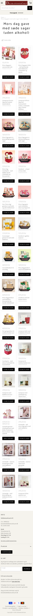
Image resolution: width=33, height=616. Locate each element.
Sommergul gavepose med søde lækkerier (8, 237)
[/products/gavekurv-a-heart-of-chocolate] (24, 157)
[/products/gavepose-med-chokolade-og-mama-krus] (24, 380)
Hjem (2, 17)
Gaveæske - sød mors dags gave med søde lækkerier (24, 426)
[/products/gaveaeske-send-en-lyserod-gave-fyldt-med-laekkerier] (8, 449)
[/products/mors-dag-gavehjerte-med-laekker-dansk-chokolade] (8, 157)
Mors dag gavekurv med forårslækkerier (24, 268)
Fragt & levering (21, 606)
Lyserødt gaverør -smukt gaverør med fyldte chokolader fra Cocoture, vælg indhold (8, 430)
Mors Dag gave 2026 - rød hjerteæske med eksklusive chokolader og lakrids (24, 69)
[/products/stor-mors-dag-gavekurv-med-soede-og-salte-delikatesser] (8, 192)
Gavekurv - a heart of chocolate (23, 170)
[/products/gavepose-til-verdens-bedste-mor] (24, 349)
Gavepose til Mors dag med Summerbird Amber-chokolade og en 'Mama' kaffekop (23, 105)
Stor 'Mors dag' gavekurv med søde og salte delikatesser (8, 206)
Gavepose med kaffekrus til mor (7, 393)
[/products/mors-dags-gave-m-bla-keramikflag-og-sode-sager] (24, 125)
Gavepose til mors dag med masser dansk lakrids (7, 102)
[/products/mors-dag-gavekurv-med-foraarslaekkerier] (24, 255)
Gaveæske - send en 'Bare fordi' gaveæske (24, 463)
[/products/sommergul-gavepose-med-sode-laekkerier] (8, 224)
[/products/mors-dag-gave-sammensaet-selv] (8, 53)
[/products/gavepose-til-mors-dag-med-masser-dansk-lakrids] (8, 88)
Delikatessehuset (6, 68)
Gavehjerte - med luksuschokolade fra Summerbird (8, 362)
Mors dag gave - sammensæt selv (7, 66)
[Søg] (29, 8)
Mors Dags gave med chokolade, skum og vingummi (24, 206)
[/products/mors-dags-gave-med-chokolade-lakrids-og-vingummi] (24, 192)
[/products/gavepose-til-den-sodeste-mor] (24, 481)
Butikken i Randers (24, 608)
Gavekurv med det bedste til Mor (23, 298)
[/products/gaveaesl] (24, 449)
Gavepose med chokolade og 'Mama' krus (22, 394)
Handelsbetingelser (10, 606)
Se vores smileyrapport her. (9, 541)
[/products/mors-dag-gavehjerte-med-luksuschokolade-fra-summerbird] (8, 349)
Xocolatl (20, 429)
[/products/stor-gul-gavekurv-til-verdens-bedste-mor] (8, 319)
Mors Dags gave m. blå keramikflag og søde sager (24, 139)
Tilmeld (27, 569)
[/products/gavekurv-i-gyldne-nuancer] (24, 224)
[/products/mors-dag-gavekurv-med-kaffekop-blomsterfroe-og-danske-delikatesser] (8, 285)
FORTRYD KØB (6, 552)
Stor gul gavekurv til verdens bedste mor (8, 332)
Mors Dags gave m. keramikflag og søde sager (8, 139)
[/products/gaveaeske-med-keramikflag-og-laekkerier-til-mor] (8, 481)
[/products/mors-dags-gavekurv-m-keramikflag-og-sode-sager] (8, 125)
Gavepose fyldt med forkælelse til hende (24, 332)
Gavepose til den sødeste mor (23, 494)
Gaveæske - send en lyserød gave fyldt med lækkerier (8, 463)
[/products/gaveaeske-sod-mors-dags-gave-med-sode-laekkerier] (24, 412)
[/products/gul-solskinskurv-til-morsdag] (8, 255)
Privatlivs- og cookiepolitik (10, 608)
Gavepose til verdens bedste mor (24, 362)
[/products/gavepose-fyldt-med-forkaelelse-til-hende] (24, 319)
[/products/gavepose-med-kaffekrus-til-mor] (8, 380)
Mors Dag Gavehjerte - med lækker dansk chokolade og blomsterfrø (7, 172)
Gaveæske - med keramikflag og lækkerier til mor (7, 495)
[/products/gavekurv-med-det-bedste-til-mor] (24, 285)
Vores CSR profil (16, 610)
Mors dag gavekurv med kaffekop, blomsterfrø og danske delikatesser (8, 300)
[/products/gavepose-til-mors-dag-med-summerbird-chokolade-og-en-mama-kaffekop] (24, 88)
